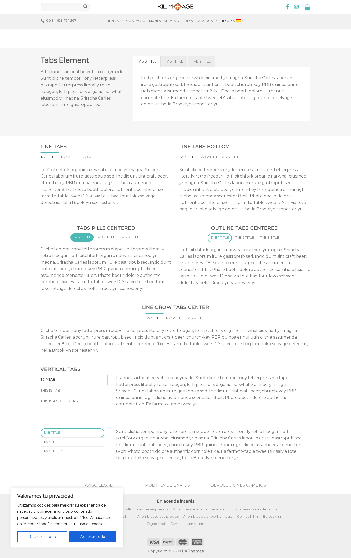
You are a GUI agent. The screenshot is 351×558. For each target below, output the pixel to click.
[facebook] (288, 7)
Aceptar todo (92, 536)
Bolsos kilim (272, 516)
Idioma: (229, 21)
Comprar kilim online (187, 524)
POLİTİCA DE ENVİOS (167, 485)
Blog (189, 21)
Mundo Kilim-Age (165, 21)
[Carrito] (307, 7)
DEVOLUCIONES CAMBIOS (238, 485)
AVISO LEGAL (98, 485)
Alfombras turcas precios (158, 516)
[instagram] (296, 7)
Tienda (112, 21)
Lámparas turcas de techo (255, 509)
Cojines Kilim (247, 516)
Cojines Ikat (156, 524)
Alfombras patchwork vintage (207, 516)
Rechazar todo (42, 536)
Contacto (135, 21)
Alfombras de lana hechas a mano (201, 509)
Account (206, 21)
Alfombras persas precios (147, 509)
